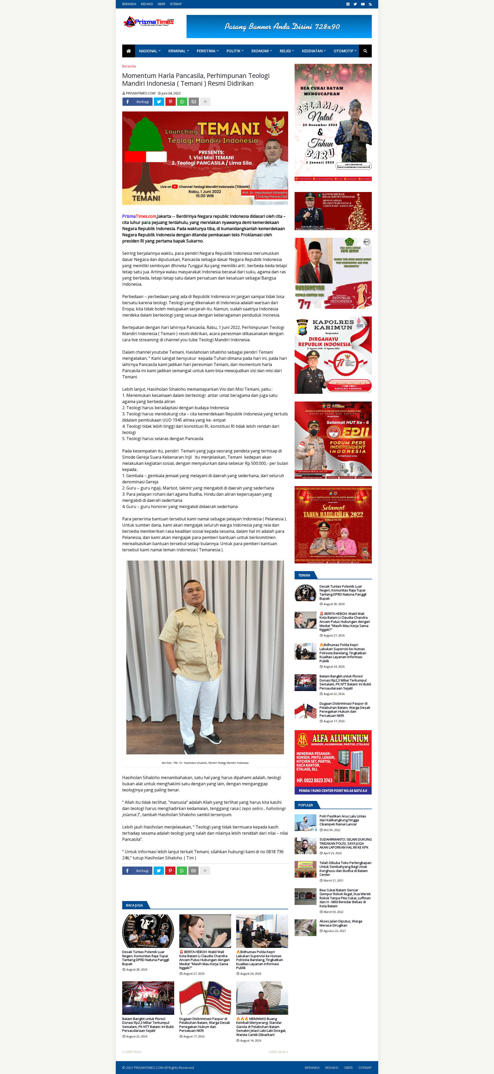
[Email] (194, 102)
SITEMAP (176, 4)
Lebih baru (133, 1051)
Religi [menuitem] (285, 50)
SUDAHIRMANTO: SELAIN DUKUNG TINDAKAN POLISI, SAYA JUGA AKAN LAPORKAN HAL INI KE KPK (346, 843)
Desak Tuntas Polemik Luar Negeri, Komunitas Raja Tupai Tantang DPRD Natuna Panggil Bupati (145, 958)
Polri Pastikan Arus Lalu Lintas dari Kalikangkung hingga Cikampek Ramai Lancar (343, 820)
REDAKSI (147, 4)
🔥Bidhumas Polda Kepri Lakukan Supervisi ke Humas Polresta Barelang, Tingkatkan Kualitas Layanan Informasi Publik (259, 960)
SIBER (161, 4)
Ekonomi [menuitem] (260, 50)
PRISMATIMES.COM (149, 1067)
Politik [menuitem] (233, 50)
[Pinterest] (170, 102)
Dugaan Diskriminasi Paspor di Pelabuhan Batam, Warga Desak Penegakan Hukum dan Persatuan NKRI (204, 1025)
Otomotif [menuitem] (343, 50)
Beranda (129, 66)
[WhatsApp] (182, 102)
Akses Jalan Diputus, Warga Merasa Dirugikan (341, 923)
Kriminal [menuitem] (177, 50)
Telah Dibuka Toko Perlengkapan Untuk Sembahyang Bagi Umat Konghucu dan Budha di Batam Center (346, 869)
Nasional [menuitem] (148, 50)
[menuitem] (128, 51)
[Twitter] (159, 102)
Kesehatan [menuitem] (312, 50)
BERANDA (129, 4)
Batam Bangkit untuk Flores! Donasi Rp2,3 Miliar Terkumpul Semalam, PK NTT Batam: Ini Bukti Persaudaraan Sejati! (148, 1025)
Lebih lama (277, 1051)
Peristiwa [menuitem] (206, 50)
